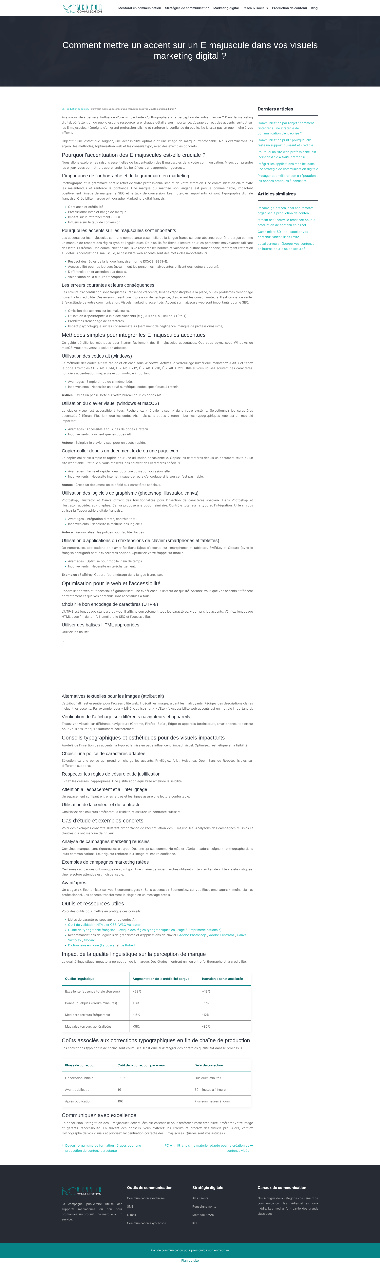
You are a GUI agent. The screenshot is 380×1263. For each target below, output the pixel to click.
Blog (314, 8)
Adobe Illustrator (222, 935)
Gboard (89, 940)
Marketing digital (226, 8)
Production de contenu (289, 8)
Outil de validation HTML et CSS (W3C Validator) (105, 925)
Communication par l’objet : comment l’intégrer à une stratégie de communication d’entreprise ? (286, 128)
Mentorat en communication (139, 8)
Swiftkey (75, 940)
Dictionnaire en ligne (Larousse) (92, 945)
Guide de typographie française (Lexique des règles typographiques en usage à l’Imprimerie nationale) (144, 930)
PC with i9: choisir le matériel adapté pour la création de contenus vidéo (207, 1148)
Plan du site (190, 1260)
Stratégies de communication (187, 8)
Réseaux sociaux (255, 8)
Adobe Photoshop (193, 935)
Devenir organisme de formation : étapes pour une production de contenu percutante (103, 1148)
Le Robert (128, 945)
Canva (242, 935)
